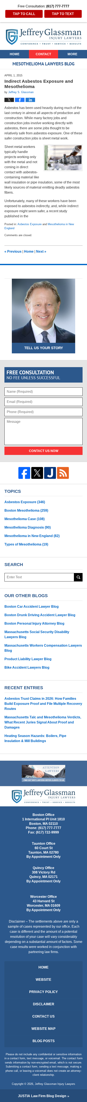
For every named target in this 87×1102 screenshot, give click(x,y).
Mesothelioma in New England (32, 536)
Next (41, 251)
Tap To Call (24, 14)
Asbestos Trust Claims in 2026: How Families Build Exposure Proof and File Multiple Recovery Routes (43, 704)
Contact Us (43, 1016)
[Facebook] (24, 473)
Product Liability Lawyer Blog (28, 659)
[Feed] (63, 473)
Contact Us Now (43, 451)
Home (14, 54)
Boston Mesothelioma (26, 510)
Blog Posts (44, 1041)
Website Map (43, 1028)
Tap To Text (63, 14)
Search (78, 577)
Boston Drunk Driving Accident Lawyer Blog (39, 615)
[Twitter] (37, 473)
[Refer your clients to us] (43, 773)
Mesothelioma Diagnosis (27, 527)
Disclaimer (43, 1004)
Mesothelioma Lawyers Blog (43, 37)
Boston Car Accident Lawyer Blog (31, 606)
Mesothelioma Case (24, 519)
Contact (43, 54)
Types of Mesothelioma (26, 544)
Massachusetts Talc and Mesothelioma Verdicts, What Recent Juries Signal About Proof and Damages (42, 722)
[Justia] (50, 473)
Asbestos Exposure (30, 224)
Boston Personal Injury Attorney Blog (34, 623)
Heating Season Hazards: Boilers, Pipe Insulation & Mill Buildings (35, 738)
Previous (13, 251)
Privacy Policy (43, 992)
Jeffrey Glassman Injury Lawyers (55, 1083)
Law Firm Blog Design (42, 1096)
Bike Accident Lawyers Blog (26, 667)
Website (43, 979)
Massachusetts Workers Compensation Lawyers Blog (43, 648)
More (72, 54)
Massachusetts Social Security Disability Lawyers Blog (36, 634)
